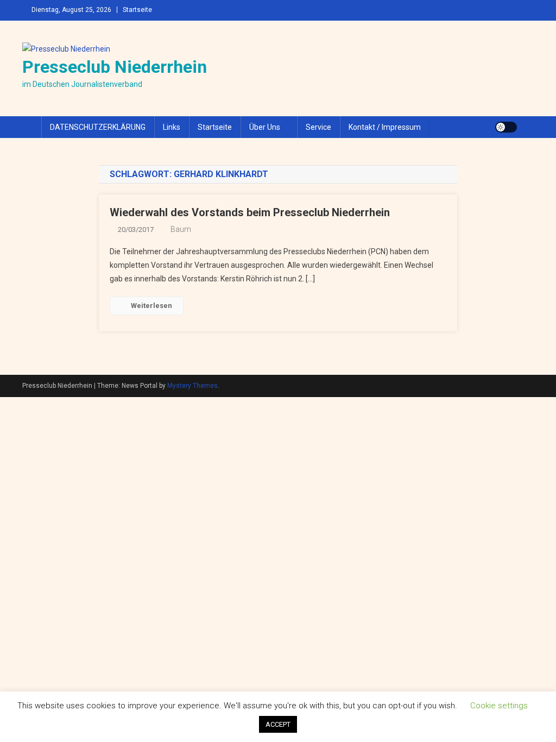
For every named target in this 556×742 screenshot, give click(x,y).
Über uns (264, 127)
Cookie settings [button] (499, 705)
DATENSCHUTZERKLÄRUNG (98, 127)
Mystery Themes (192, 385)
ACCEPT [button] (278, 724)
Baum (180, 229)
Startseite (137, 10)
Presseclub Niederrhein (114, 66)
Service (318, 127)
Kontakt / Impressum (385, 127)
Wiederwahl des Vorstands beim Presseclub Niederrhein (250, 212)
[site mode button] (506, 127)
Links (171, 127)
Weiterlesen (151, 305)
